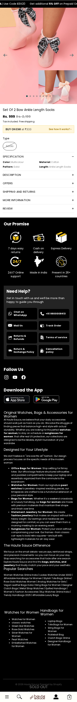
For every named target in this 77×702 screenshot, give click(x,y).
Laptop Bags (55, 621)
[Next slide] (73, 56)
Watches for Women (23, 619)
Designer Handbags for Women (59, 643)
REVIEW (8, 208)
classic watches (21, 622)
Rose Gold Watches (23, 629)
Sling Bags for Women (56, 629)
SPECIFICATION (13, 156)
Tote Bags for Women (60, 624)
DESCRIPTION (12, 175)
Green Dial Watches (23, 626)
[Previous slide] (4, 56)
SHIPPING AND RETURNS (19, 192)
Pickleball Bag (56, 634)
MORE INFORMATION (16, 200)
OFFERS (8, 183)
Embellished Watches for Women (24, 644)
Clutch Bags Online (59, 638)
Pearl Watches (20, 639)
